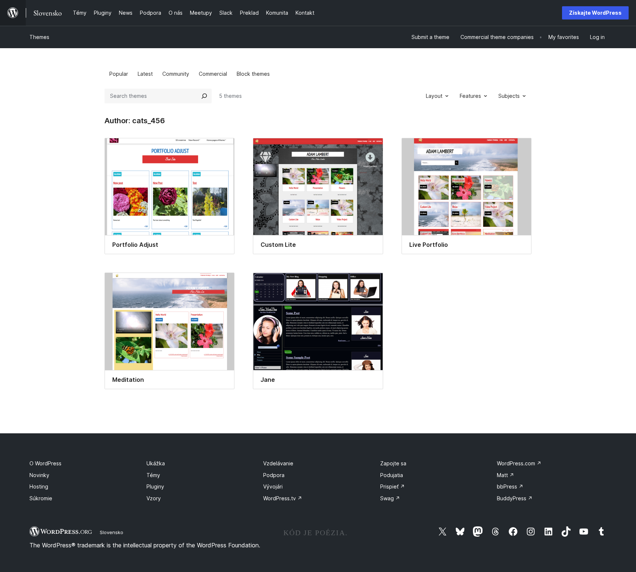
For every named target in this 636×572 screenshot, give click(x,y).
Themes (39, 37)
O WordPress (45, 463)
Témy (153, 475)
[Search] (204, 96)
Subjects (509, 96)
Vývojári (273, 486)
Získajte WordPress (595, 13)
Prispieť (392, 486)
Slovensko (111, 532)
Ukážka (155, 463)
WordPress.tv (282, 498)
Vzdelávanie (278, 463)
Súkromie (40, 498)
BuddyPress (515, 498)
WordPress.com (519, 463)
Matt (505, 475)
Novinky (39, 475)
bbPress (510, 486)
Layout (434, 96)
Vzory (153, 498)
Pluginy (155, 486)
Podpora (274, 475)
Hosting (38, 486)
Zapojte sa (393, 463)
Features (470, 96)
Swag (390, 498)
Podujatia (391, 475)
